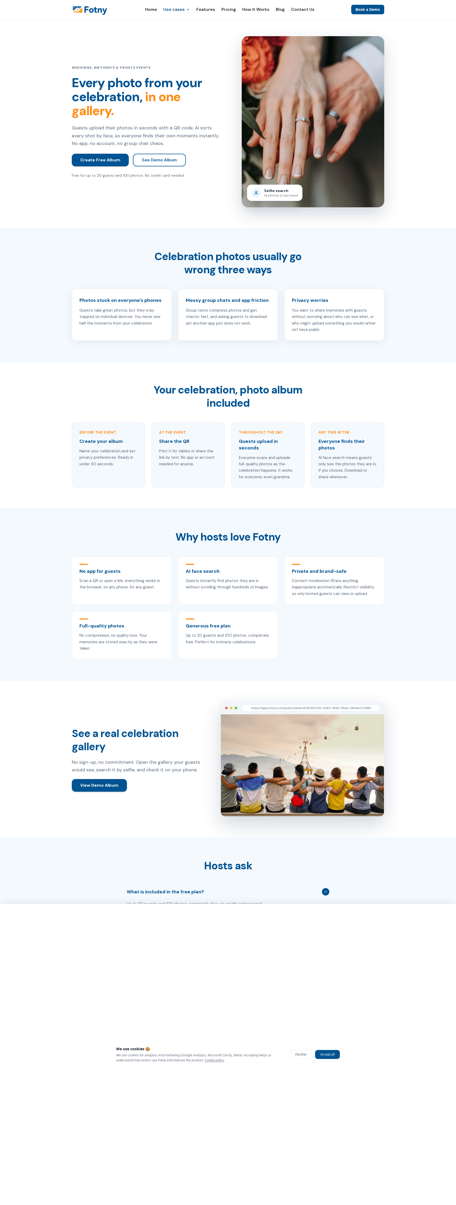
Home (151, 9)
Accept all (327, 1054)
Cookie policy (214, 1060)
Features (205, 9)
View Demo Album (99, 785)
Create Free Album (100, 160)
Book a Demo (367, 9)
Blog (280, 9)
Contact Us (303, 9)
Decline (300, 1054)
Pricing (228, 9)
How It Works (255, 9)
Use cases (174, 9)
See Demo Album (159, 160)
